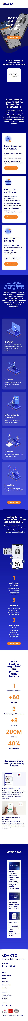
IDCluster (5, 997)
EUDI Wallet (5, 999)
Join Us (4, 988)
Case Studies (6, 975)
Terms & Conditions (8, 1015)
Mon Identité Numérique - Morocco (11, 818)
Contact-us (6, 985)
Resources (5, 982)
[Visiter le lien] (8, 4)
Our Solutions (6, 995)
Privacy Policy (20, 1015)
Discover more (13, 37)
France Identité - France (11, 788)
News (4, 979)
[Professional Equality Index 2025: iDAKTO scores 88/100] (14, 896)
